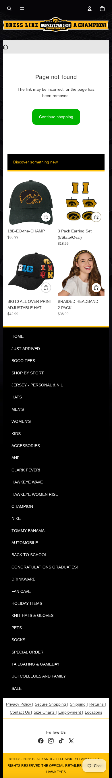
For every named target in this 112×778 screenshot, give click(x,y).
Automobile (24, 542)
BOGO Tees (23, 360)
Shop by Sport (27, 373)
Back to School (29, 554)
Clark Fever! (25, 470)
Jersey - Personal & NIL (37, 385)
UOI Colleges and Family (38, 676)
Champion (22, 506)
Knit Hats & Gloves (32, 615)
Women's (21, 421)
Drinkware (23, 579)
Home (17, 336)
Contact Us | (21, 712)
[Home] (5, 47)
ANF (15, 457)
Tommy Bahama (28, 530)
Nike (16, 518)
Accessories (25, 445)
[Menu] (22, 8)
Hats (16, 397)
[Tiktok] (61, 740)
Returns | (97, 704)
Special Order (27, 652)
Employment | (70, 712)
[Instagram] (50, 740)
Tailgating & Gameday (35, 664)
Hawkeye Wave (27, 482)
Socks (18, 639)
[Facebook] (40, 740)
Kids (16, 433)
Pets (16, 627)
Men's (17, 409)
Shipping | (79, 704)
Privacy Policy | (19, 704)
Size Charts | (45, 712)
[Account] (89, 8)
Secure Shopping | (51, 704)
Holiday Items (26, 603)
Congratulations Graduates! (44, 567)
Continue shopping (56, 116)
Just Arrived (25, 348)
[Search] (9, 8)
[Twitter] (71, 740)
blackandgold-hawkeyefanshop (64, 759)
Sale (16, 688)
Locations (93, 712)
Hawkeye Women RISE (34, 494)
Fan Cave (21, 591)
